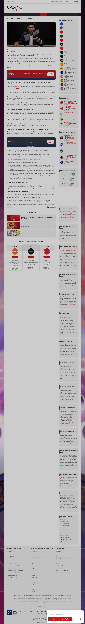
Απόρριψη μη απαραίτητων (65, 619)
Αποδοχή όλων (53, 619)
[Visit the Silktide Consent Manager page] (80, 618)
